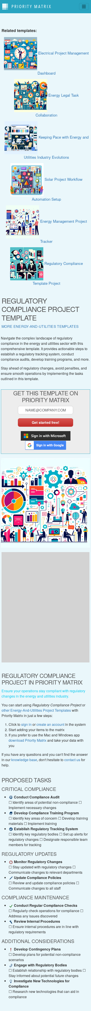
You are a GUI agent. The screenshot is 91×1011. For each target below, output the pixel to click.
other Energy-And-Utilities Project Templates (36, 710)
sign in (26, 724)
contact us (72, 759)
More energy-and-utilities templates (40, 326)
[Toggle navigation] (84, 6)
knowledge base (24, 759)
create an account (50, 724)
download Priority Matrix (27, 740)
